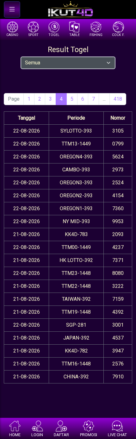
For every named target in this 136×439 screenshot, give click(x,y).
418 (118, 99)
